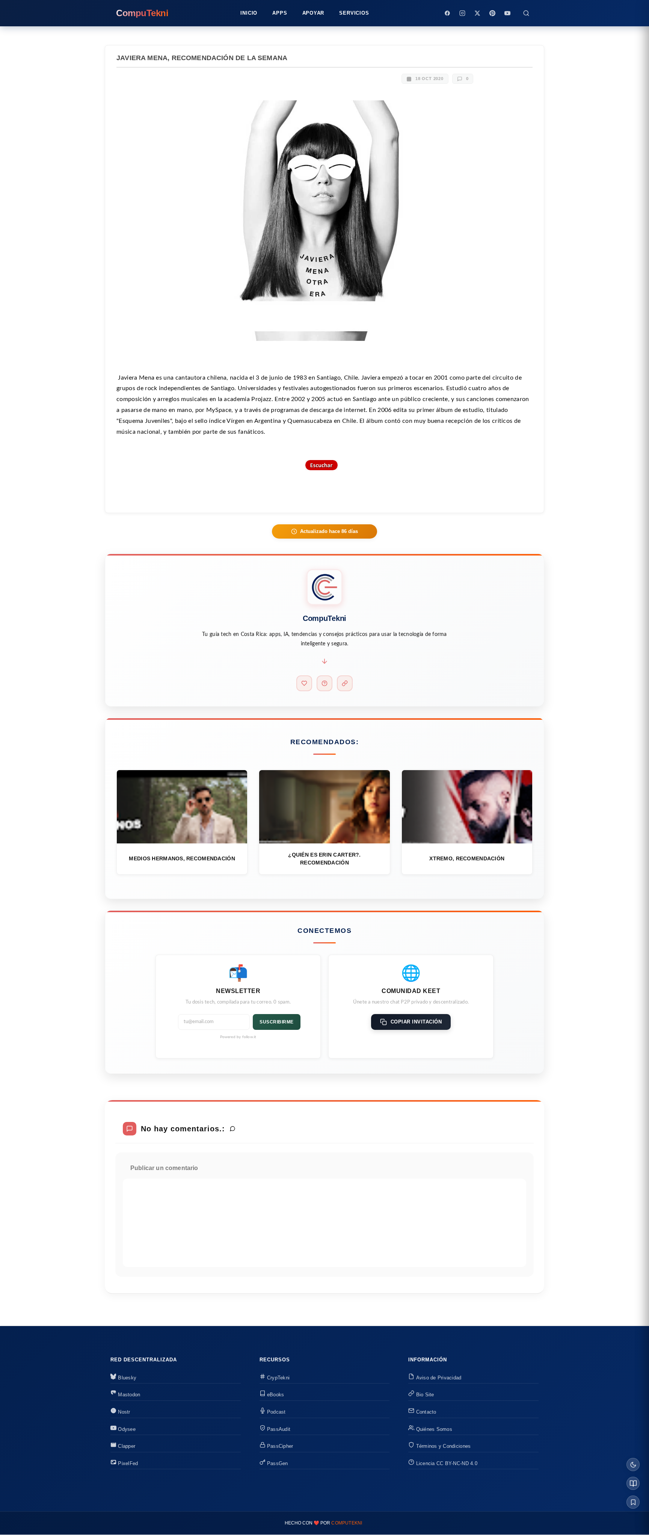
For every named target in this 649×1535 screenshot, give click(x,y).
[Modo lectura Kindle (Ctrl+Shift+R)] (633, 1483)
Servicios (354, 13)
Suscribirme (277, 1022)
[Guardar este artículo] (633, 1502)
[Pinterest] (492, 13)
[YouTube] (507, 13)
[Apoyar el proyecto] (304, 683)
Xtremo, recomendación (466, 858)
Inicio (248, 13)
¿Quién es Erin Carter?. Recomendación (324, 859)
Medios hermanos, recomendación (182, 858)
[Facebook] (447, 13)
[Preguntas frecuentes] (324, 683)
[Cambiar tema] (633, 1464)
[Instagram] (462, 13)
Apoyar (313, 13)
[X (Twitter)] (477, 13)
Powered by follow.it (238, 1037)
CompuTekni (346, 1523)
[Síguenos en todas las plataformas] (345, 683)
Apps (279, 13)
